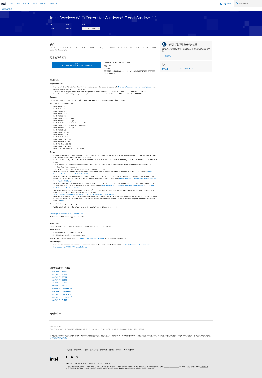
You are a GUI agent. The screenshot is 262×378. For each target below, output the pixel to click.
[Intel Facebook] (66, 357)
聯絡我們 (103, 350)
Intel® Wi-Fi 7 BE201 (59, 277)
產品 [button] (12, 3)
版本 (83, 24)
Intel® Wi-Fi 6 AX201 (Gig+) (62, 297)
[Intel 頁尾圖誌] (54, 359)
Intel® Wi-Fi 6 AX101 (59, 300)
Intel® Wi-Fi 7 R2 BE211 (60, 274)
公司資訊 (69, 350)
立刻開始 (168, 56)
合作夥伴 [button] (43, 3)
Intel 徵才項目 (129, 350)
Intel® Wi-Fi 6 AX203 (59, 286)
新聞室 (111, 350)
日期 (67, 24)
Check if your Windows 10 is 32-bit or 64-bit (66, 214)
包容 (86, 350)
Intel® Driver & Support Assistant (92, 238)
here (62, 201)
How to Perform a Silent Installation (138, 245)
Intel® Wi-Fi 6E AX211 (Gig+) (62, 291)
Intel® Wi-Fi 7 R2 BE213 (60, 271)
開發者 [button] (35, 3)
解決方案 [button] (26, 3)
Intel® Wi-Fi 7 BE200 (59, 283)
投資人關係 (94, 350)
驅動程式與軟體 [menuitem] (7, 9)
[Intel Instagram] (76, 357)
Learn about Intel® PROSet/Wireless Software (70, 247)
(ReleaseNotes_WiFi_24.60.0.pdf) (177, 69)
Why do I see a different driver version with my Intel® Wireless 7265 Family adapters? (84, 194)
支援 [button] (18, 3)
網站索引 (119, 350)
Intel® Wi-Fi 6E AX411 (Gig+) (62, 289)
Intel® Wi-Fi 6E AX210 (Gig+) (62, 294)
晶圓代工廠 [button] (54, 3)
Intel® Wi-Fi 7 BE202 (59, 280)
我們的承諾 (78, 350)
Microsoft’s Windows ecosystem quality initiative (136, 87)
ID (51, 24)
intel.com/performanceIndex (171, 367)
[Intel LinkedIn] (71, 357)
